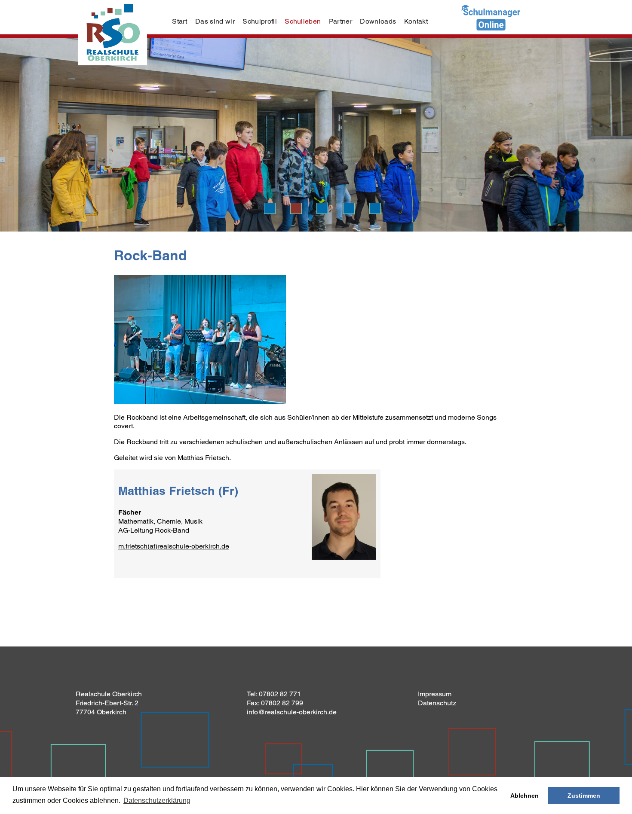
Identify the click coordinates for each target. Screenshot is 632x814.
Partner (340, 21)
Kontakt (416, 21)
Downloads (378, 21)
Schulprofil (259, 21)
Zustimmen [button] (584, 795)
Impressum (434, 694)
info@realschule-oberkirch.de (292, 712)
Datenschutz (437, 703)
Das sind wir (215, 21)
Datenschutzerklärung (156, 800)
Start (179, 21)
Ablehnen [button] (524, 795)
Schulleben (303, 21)
